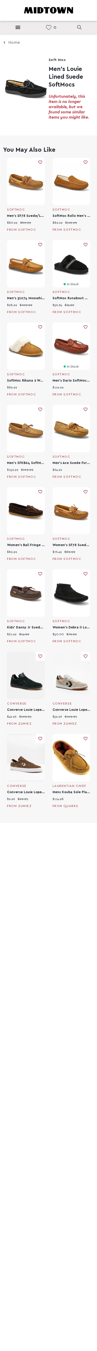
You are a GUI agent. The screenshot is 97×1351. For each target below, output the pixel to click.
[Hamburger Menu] (18, 27)
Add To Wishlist (40, 162)
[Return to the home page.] (48, 10)
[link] (48, 27)
